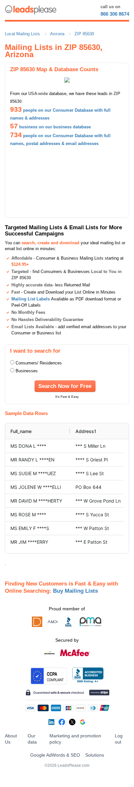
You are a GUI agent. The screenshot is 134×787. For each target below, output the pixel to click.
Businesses (27, 370)
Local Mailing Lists (22, 33)
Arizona (57, 33)
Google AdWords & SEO (55, 755)
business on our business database (55, 126)
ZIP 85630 (84, 33)
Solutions (94, 755)
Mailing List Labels (30, 299)
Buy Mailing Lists (75, 590)
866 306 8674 (114, 14)
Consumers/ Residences (39, 363)
